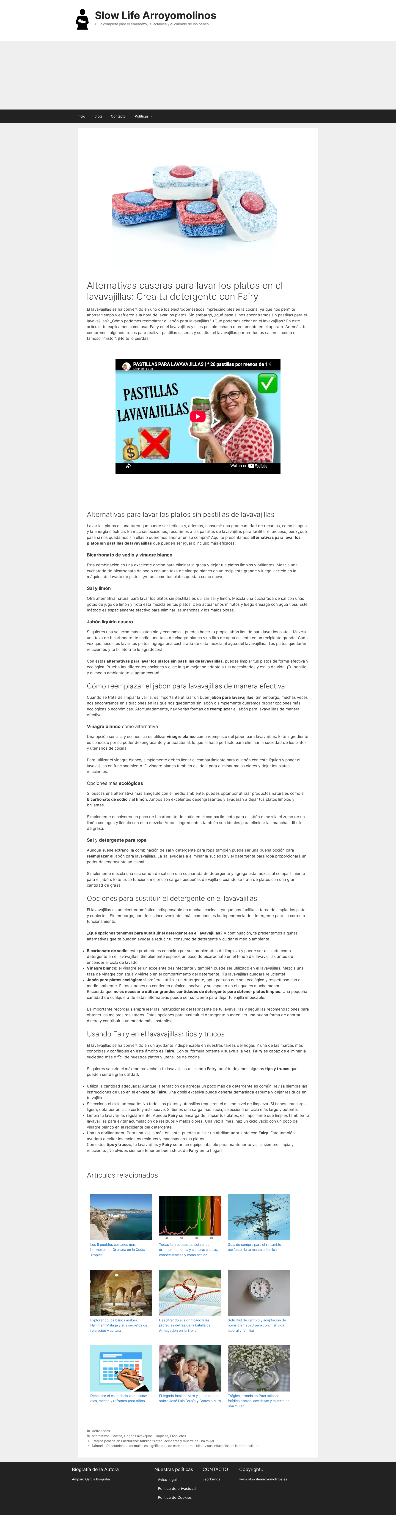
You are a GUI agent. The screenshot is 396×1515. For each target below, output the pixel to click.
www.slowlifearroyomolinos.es (263, 1479)
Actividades (101, 1431)
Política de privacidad (177, 1488)
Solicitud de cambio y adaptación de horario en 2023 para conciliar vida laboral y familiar (257, 1325)
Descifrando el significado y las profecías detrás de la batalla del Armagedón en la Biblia (185, 1325)
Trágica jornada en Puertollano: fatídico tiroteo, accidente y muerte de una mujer (259, 1401)
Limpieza (161, 1436)
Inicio (81, 116)
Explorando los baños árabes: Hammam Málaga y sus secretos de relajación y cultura (118, 1325)
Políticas (141, 116)
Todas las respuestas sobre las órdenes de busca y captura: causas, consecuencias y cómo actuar (188, 1249)
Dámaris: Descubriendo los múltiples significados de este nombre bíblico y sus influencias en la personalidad (175, 1446)
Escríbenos (211, 1479)
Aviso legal (167, 1479)
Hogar (128, 1436)
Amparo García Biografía (91, 1479)
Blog (98, 116)
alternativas (101, 1436)
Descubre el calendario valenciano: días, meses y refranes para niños (118, 1398)
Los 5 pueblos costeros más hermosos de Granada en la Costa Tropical (117, 1249)
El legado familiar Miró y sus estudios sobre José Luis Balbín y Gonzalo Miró (190, 1398)
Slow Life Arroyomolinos (155, 15)
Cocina (116, 1436)
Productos (178, 1436)
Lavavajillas (144, 1436)
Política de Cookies (175, 1497)
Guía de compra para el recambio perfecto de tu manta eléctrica (254, 1247)
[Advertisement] (198, 75)
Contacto (118, 116)
